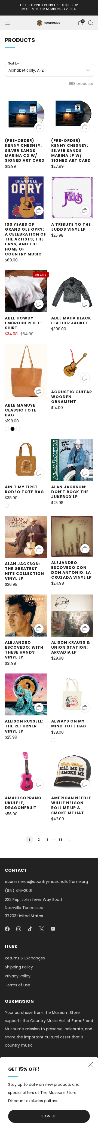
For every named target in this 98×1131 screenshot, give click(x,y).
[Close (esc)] (90, 1064)
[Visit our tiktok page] (30, 929)
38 (61, 839)
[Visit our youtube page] (53, 929)
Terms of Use (17, 985)
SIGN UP (49, 1116)
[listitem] (49, 8)
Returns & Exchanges (25, 958)
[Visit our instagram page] (18, 929)
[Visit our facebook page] (7, 929)
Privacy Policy (17, 976)
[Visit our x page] (41, 929)
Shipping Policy (19, 967)
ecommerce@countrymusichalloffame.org (46, 881)
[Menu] (7, 23)
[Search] (90, 22)
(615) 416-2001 (18, 890)
